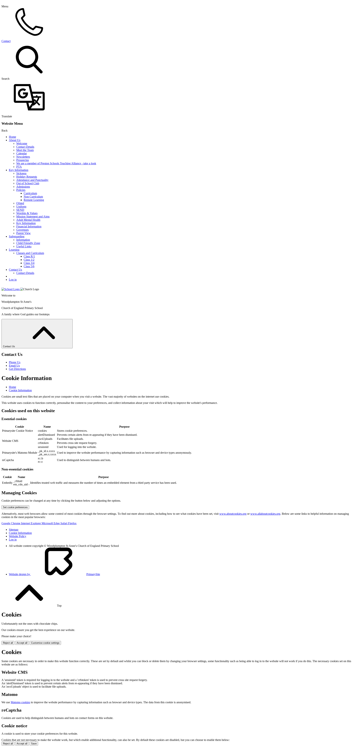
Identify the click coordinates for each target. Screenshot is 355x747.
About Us (14, 140)
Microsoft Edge (51, 523)
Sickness (21, 173)
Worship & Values (27, 213)
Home (12, 136)
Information (23, 239)
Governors (22, 229)
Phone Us (14, 362)
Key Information (18, 170)
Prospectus (22, 160)
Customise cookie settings (45, 642)
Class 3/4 (29, 263)
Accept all (22, 642)
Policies (20, 190)
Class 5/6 (29, 266)
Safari (64, 523)
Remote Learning (34, 199)
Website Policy (17, 536)
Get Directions (17, 368)
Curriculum (30, 193)
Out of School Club (27, 183)
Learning (14, 249)
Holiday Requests (26, 176)
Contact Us (15, 269)
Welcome (21, 143)
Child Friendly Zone (28, 243)
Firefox (72, 523)
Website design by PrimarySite (54, 574)
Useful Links (23, 246)
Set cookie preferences (15, 507)
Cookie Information (20, 390)
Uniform (21, 206)
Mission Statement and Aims (33, 216)
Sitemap (13, 529)
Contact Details (25, 146)
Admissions (23, 186)
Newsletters (23, 156)
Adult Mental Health (28, 219)
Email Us (14, 365)
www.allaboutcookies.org (265, 513)
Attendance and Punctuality (32, 180)
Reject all (8, 642)
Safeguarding (16, 236)
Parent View (23, 233)
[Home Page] (10, 289)
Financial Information (28, 226)
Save (34, 743)
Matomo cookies (20, 702)
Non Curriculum (33, 196)
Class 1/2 (29, 259)
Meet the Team (25, 150)
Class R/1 (29, 256)
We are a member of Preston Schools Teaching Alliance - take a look (56, 163)
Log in (13, 279)
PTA (19, 166)
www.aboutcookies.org (232, 513)
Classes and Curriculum (30, 253)
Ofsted (20, 203)
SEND (20, 209)
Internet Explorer (31, 523)
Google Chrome (11, 523)
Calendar (21, 153)
